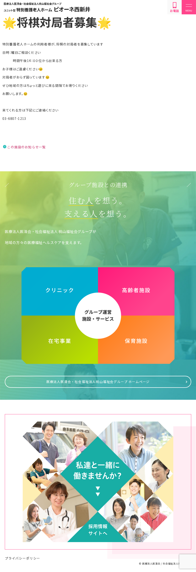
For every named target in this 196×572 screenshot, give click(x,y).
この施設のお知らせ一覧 (26, 146)
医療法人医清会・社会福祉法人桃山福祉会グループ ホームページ (98, 381)
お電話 (174, 11)
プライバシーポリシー (22, 558)
